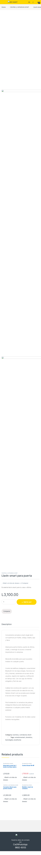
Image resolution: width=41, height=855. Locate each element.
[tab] (7, 625)
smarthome (17, 740)
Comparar (25, 583)
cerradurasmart (20, 737)
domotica (29, 737)
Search (29, 2)
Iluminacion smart (8, 763)
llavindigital (9, 740)
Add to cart (27, 602)
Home (3, 7)
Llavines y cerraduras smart (19, 7)
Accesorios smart (27, 763)
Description (7, 624)
